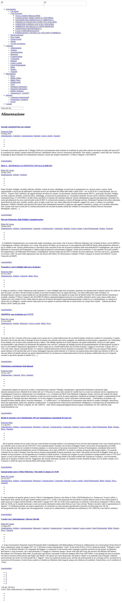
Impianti (13, 61)
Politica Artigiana (16, 91)
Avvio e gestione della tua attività (27, 16)
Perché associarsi (16, 35)
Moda (12, 67)
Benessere (14, 54)
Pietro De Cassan (7, 170)
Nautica (13, 69)
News (12, 76)
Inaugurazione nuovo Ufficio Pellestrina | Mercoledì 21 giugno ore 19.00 (30, 472)
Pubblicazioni (15, 82)
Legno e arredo (16, 63)
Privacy (62, 589)
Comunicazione (16, 56)
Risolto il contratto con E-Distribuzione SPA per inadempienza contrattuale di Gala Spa (36, 418)
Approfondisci (6, 161)
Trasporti (13, 72)
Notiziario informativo (18, 87)
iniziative (9, 95)
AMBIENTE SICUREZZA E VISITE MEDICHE (34, 26)
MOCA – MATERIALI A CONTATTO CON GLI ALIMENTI (26, 166)
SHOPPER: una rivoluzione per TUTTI (17, 314)
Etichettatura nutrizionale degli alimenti (17, 366)
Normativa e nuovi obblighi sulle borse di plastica (21, 267)
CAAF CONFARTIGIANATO (27, 31)
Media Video (15, 80)
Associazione (11, 9)
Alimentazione (15, 48)
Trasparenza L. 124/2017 (19, 93)
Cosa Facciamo (16, 13)
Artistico (13, 50)
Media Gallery (15, 78)
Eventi (12, 102)
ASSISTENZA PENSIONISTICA (28, 29)
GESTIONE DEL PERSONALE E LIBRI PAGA (34, 20)
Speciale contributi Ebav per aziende (15, 127)
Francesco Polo (7, 131)
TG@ (12, 84)
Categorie (9, 46)
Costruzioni (14, 59)
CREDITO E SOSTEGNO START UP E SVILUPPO (36, 22)
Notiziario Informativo (18, 89)
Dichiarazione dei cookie (76, 589)
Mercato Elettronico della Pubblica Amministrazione (22, 220)
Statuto (13, 41)
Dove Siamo (15, 37)
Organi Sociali (15, 39)
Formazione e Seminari (19, 100)
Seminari (23, 175)
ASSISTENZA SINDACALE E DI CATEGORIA (34, 24)
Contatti (9, 104)
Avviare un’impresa (17, 44)
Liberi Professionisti (17, 65)
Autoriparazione (16, 52)
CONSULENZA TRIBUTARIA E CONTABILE (34, 18)
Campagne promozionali (19, 97)
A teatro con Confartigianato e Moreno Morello (20, 519)
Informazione (11, 74)
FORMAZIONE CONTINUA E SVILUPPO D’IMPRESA (38, 33)
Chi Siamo (14, 11)
